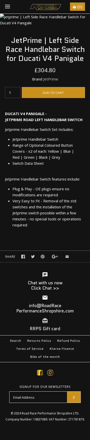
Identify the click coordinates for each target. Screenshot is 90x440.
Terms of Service (30, 348)
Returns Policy (39, 340)
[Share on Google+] (54, 256)
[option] (45, 20)
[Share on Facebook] (23, 256)
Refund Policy (68, 340)
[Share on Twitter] (33, 256)
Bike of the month (45, 357)
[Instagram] (50, 373)
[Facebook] (40, 373)
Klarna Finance (62, 348)
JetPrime (50, 78)
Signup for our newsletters (45, 387)
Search (15, 340)
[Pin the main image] (42, 256)
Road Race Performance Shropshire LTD (50, 413)
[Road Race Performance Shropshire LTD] (45, 7)
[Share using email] (67, 256)
